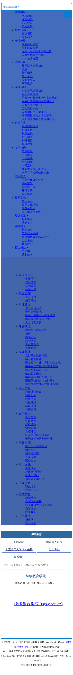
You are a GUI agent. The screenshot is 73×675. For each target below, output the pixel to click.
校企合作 (20, 30)
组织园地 (27, 162)
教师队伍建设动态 (32, 65)
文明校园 (20, 147)
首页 (18, 565)
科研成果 (27, 144)
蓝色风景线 (28, 208)
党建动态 (27, 154)
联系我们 (27, 244)
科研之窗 (20, 122)
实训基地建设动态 (32, 90)
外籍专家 (27, 190)
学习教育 (27, 151)
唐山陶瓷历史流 (31, 211)
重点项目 (27, 33)
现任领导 (27, 19)
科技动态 (27, 137)
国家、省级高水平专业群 (37, 51)
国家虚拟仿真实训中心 (35, 112)
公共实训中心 (30, 108)
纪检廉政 (27, 158)
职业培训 (27, 219)
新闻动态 (27, 229)
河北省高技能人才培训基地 (38, 119)
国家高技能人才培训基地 (37, 115)
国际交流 (20, 176)
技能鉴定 (27, 222)
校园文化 (20, 197)
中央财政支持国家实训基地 (38, 101)
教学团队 (27, 72)
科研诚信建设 (30, 126)
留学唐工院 (28, 186)
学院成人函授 (30, 233)
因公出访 (27, 194)
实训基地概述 (30, 94)
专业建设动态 (30, 44)
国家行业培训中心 (32, 104)
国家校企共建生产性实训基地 (39, 97)
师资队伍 (20, 62)
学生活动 (27, 201)
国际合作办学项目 (32, 179)
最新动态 (27, 37)
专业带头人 (28, 79)
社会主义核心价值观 (34, 169)
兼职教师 (27, 83)
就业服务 (27, 254)
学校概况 (20, 12)
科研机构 (27, 129)
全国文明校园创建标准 (35, 172)
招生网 (26, 251)
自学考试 (27, 240)
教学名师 (27, 76)
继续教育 (20, 226)
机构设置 (27, 22)
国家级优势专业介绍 (34, 55)
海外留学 (27, 183)
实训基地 (20, 87)
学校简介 (27, 15)
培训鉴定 (20, 215)
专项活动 (27, 165)
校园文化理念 (30, 204)
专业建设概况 (30, 47)
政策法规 (27, 133)
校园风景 (27, 26)
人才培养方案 (30, 58)
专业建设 (20, 40)
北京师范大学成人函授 (35, 236)
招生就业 (20, 247)
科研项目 (27, 140)
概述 (24, 69)
